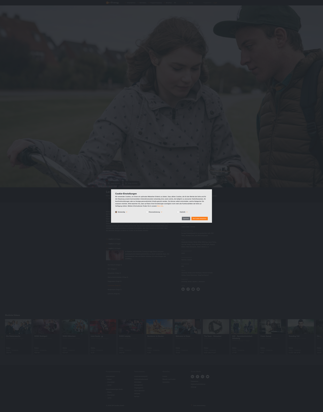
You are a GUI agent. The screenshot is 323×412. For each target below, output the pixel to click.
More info (160, 206)
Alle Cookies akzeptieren (199, 218)
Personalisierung (154, 212)
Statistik (182, 212)
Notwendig (121, 212)
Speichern (186, 218)
